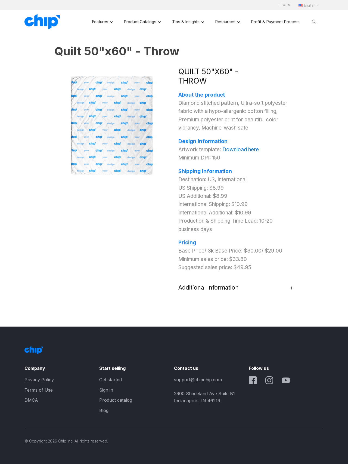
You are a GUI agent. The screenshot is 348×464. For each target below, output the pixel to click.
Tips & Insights (186, 21)
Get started (110, 379)
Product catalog (115, 400)
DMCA (31, 400)
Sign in (106, 390)
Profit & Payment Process (275, 21)
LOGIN (284, 5)
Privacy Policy (39, 379)
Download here (240, 149)
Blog (103, 410)
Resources (225, 21)
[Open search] (314, 22)
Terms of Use (38, 390)
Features (100, 21)
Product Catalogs (140, 21)
